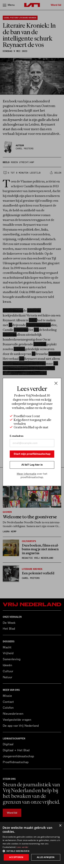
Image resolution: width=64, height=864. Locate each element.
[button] (32, 851)
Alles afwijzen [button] (46, 857)
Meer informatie (26, 474)
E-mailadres (16, 435)
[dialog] (32, 843)
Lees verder (22, 847)
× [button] (60, 825)
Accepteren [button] (16, 857)
